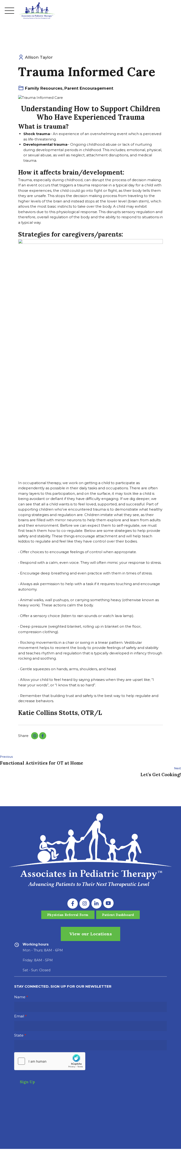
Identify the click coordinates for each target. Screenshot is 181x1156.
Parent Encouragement (88, 88)
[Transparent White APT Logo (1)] (90, 850)
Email (19, 1016)
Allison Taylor (39, 57)
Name (19, 997)
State (19, 1035)
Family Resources (43, 88)
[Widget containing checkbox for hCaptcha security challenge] (49, 1061)
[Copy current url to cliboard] (34, 735)
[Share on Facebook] (42, 735)
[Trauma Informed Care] (90, 98)
